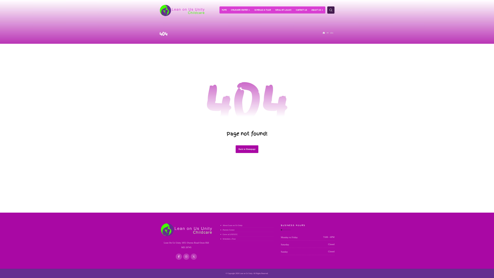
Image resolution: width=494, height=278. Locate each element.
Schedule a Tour (229, 239)
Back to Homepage (247, 149)
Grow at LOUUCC (230, 234)
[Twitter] (194, 257)
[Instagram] (186, 257)
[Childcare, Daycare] (182, 10)
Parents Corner (229, 230)
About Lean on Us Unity (232, 225)
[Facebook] (179, 257)
